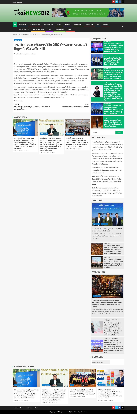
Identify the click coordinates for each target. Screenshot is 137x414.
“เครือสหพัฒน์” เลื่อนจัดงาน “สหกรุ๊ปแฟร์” (75, 105)
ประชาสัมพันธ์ (59, 29)
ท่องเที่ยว (105, 25)
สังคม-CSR (89, 25)
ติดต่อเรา (70, 29)
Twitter (35, 408)
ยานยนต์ (67, 25)
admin (16, 54)
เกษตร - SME (104, 224)
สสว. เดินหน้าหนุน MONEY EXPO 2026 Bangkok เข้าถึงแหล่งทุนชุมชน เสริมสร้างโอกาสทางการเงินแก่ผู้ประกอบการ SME (113, 47)
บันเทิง (49, 29)
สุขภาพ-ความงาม (38, 29)
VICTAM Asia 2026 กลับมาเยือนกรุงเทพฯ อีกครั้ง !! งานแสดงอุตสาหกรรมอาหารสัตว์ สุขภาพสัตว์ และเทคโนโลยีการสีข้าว (113, 263)
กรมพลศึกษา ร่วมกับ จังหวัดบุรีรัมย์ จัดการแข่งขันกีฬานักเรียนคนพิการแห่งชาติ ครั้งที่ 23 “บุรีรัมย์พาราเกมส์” (107, 170)
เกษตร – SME (78, 25)
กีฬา (98, 25)
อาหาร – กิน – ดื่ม (24, 29)
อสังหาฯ (59, 25)
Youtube (15, 408)
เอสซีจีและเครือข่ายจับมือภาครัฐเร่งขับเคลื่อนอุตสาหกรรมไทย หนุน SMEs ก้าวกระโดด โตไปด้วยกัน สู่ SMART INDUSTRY (113, 110)
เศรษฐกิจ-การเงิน (35, 25)
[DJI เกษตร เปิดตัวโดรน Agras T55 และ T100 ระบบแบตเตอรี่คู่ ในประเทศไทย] (107, 214)
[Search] (123, 27)
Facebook (28, 408)
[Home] (15, 24)
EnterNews (74, 412)
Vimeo (22, 408)
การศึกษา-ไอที (48, 25)
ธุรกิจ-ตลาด (22, 25)
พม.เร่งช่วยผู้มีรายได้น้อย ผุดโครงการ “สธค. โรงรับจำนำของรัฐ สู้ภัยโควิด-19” (32, 106)
